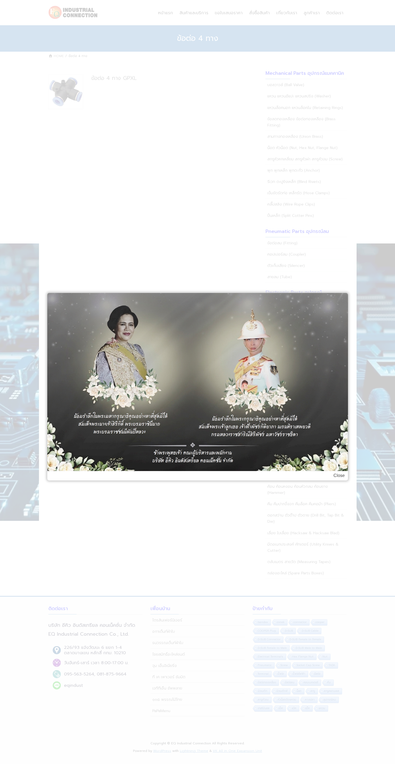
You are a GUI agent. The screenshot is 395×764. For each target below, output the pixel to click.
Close (339, 475)
